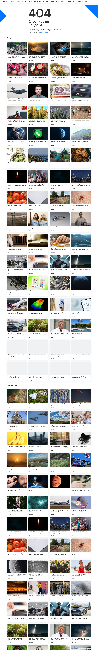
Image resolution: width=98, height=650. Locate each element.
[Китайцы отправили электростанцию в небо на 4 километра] (17, 457)
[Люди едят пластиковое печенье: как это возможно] (81, 158)
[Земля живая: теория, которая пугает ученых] (17, 137)
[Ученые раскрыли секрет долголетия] (81, 506)
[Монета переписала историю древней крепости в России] (38, 308)
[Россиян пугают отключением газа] (38, 570)
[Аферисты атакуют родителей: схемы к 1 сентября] (60, 393)
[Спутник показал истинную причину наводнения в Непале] (38, 549)
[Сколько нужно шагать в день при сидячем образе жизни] (60, 549)
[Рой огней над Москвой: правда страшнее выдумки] (81, 485)
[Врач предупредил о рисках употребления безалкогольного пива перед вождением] (60, 244)
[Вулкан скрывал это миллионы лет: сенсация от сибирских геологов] (81, 137)
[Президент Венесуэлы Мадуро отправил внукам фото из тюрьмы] (81, 222)
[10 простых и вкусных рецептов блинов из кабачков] (60, 73)
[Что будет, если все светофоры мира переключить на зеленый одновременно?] (81, 393)
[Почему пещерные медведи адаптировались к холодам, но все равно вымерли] (60, 435)
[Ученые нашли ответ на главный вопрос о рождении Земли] (81, 286)
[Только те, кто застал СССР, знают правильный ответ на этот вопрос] (60, 485)
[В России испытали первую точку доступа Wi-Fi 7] (60, 308)
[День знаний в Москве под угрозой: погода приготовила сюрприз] (17, 591)
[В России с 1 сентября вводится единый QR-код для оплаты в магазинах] (81, 94)
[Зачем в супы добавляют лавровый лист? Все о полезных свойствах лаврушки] (17, 158)
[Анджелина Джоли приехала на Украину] (17, 414)
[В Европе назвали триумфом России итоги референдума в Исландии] (38, 180)
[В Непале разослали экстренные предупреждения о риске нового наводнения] (17, 435)
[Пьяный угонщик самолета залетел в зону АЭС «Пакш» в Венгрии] (38, 506)
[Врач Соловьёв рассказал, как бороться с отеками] (81, 414)
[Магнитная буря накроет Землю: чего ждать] (17, 549)
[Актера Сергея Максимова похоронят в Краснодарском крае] (17, 180)
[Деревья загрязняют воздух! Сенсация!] (17, 393)
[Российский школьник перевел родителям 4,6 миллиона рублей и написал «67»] (60, 527)
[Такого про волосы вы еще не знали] (81, 527)
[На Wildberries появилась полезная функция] (38, 435)
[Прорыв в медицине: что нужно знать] (81, 201)
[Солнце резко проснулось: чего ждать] (38, 591)
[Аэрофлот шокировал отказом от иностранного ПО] (60, 591)
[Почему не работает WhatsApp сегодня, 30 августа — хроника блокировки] (38, 137)
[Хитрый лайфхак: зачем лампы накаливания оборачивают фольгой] (60, 222)
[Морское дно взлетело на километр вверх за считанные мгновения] (60, 506)
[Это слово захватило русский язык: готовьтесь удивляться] (38, 244)
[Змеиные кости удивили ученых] (81, 116)
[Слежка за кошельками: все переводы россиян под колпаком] (38, 265)
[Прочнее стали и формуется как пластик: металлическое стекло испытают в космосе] (60, 286)
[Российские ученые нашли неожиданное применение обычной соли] (81, 591)
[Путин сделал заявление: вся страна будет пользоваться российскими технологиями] (60, 52)
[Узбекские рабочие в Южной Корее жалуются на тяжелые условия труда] (17, 265)
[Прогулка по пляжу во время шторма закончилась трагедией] (81, 52)
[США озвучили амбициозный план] (81, 350)
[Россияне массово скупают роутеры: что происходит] (38, 527)
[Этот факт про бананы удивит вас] (17, 527)
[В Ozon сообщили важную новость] (81, 549)
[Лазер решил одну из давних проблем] (38, 414)
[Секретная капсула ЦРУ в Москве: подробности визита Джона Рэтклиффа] (17, 94)
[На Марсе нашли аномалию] (60, 570)
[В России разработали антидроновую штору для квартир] (38, 201)
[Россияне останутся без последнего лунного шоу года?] (60, 180)
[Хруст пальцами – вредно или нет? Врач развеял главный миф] (17, 350)
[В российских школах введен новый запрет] (38, 350)
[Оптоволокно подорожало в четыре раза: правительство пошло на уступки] (60, 350)
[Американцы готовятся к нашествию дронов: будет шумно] (81, 329)
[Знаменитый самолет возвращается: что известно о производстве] (60, 158)
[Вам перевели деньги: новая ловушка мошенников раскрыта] (81, 570)
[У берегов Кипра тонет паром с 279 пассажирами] (38, 158)
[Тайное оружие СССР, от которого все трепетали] (17, 286)
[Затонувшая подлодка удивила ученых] (17, 485)
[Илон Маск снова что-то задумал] (17, 222)
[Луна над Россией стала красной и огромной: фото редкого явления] (38, 372)
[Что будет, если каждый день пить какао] (38, 73)
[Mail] (2, 1)
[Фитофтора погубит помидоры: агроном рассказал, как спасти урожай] (17, 201)
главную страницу (43, 32)
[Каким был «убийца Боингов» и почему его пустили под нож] (17, 308)
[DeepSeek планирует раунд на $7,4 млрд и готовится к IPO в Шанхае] (81, 372)
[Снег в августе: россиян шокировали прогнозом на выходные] (60, 116)
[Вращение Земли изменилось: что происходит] (60, 137)
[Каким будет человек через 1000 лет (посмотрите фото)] (60, 265)
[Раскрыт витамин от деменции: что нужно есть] (17, 570)
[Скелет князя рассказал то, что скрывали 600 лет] (17, 506)
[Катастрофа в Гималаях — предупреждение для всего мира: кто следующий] (17, 52)
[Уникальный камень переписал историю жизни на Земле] (38, 52)
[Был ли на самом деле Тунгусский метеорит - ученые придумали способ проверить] (81, 265)
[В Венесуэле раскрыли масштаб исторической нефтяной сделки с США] (60, 414)
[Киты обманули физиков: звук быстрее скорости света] (81, 457)
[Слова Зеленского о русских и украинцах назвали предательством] (38, 94)
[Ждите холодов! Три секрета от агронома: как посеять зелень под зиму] (38, 329)
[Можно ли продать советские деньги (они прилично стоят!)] (60, 94)
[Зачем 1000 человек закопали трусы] (38, 485)
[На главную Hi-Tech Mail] (6, 1)
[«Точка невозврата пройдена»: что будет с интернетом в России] (81, 180)
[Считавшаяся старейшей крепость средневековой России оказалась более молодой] (60, 201)
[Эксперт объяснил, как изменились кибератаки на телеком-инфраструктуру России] (38, 457)
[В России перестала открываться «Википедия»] (81, 308)
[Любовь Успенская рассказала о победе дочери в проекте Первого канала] (38, 222)
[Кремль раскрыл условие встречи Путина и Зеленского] (60, 329)
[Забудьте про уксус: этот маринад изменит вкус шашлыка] (17, 372)
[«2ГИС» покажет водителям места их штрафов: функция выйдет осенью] (38, 286)
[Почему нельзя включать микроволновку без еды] (81, 73)
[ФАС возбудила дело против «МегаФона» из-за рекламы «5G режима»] (81, 435)
